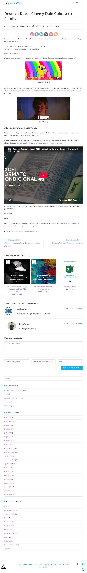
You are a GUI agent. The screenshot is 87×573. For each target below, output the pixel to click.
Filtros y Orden (70, 286)
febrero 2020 (8, 441)
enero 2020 (7, 444)
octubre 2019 (8, 456)
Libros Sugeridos (9, 533)
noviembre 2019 (9, 452)
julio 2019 (7, 467)
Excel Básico (19, 231)
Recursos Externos (10, 545)
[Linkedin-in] (83, 564)
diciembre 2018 (9, 495)
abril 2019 (7, 479)
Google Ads (7, 529)
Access (6, 506)
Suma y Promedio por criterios (14, 398)
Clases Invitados (9, 514)
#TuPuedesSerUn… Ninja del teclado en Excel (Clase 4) (16, 289)
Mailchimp (7, 541)
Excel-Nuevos (8, 522)
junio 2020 (7, 433)
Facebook (64, 206)
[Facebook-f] (77, 564)
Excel (12, 231)
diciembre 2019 (9, 448)
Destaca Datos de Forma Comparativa (43, 287)
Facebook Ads (8, 525)
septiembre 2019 (9, 460)
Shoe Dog (7, 394)
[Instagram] (83, 569)
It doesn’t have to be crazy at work (15, 390)
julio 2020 (7, 429)
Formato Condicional (31, 231)
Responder (79, 308)
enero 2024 (7, 417)
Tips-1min (7, 549)
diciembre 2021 (9, 421)
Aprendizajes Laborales (11, 510)
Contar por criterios (10, 402)
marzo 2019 (8, 483)
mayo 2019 (7, 475)
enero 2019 (7, 491)
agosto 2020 (8, 425)
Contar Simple (8, 406)
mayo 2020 (7, 437)
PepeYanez (11, 26)
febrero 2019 (8, 487)
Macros (6, 537)
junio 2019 (7, 471)
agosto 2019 (8, 464)
